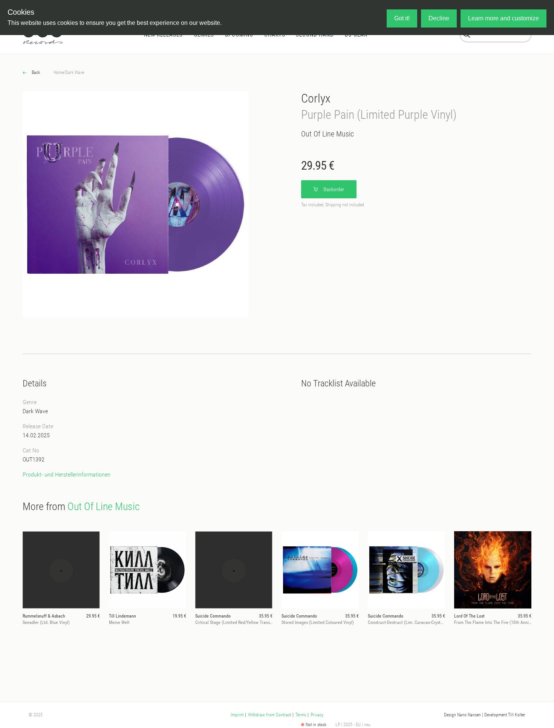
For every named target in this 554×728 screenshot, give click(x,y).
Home (59, 72)
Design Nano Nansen (462, 714)
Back (35, 72)
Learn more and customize (503, 18)
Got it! (402, 18)
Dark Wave (74, 72)
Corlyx (316, 98)
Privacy (317, 714)
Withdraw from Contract (269, 714)
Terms (300, 714)
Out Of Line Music (327, 133)
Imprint (237, 714)
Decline (439, 18)
